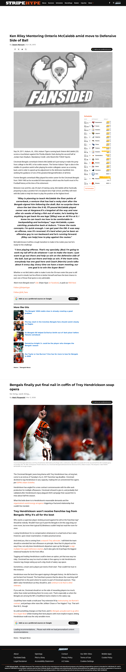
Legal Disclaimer (20, 661)
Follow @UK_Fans (21, 292)
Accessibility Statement (44, 661)
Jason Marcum (18, 45)
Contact (65, 654)
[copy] (25, 49)
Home (16, 367)
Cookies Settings (87, 661)
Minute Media (14, 666)
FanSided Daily (19, 657)
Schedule (59, 3)
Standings (68, 3)
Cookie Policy (107, 657)
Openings (38, 654)
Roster (76, 3)
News (44, 3)
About (16, 654)
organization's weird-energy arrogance (29, 503)
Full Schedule (89, 188)
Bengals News (25, 367)
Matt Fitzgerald (18, 397)
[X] (113, 3)
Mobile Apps (107, 654)
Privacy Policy (67, 657)
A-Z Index (65, 661)
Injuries (83, 3)
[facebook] (109, 3)
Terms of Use (85, 657)
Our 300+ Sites (86, 654)
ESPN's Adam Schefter (25, 483)
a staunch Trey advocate (50, 541)
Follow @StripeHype (22, 287)
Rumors (51, 3)
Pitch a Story (40, 657)
